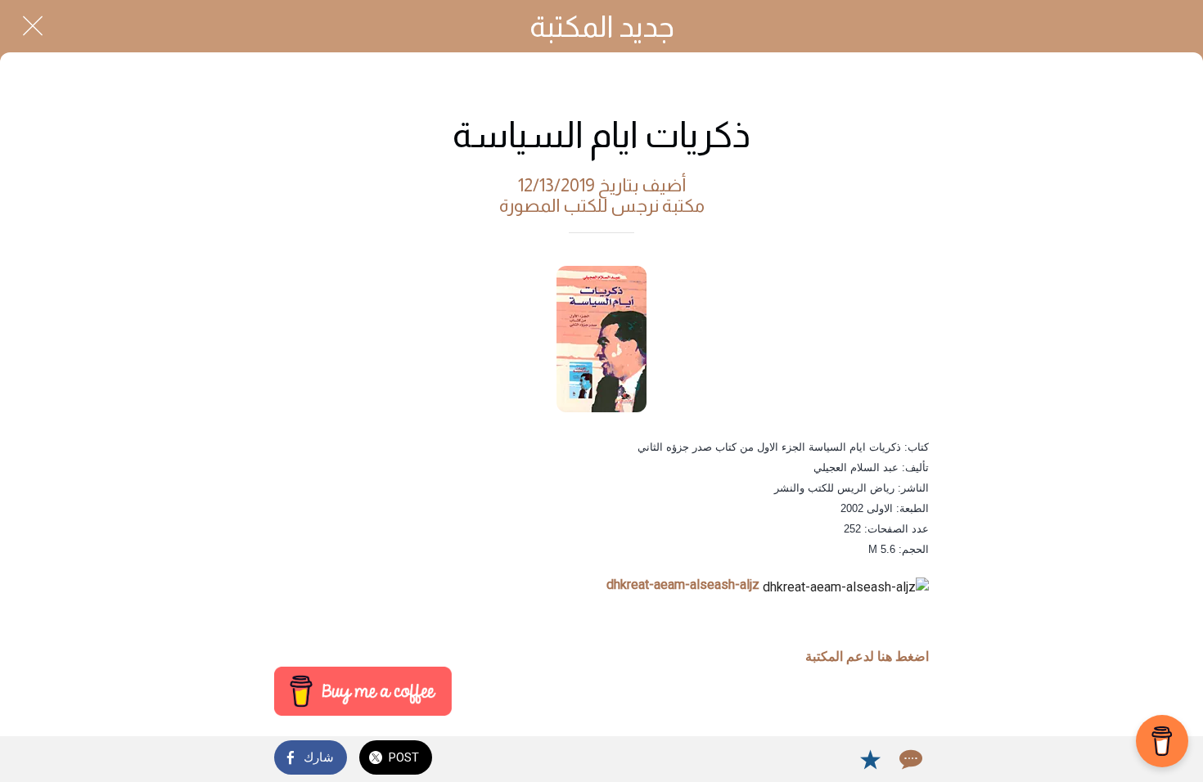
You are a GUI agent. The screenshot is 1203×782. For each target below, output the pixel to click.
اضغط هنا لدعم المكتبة (867, 656)
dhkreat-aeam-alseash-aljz (682, 584)
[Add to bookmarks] (870, 759)
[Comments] (909, 759)
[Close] (33, 26)
